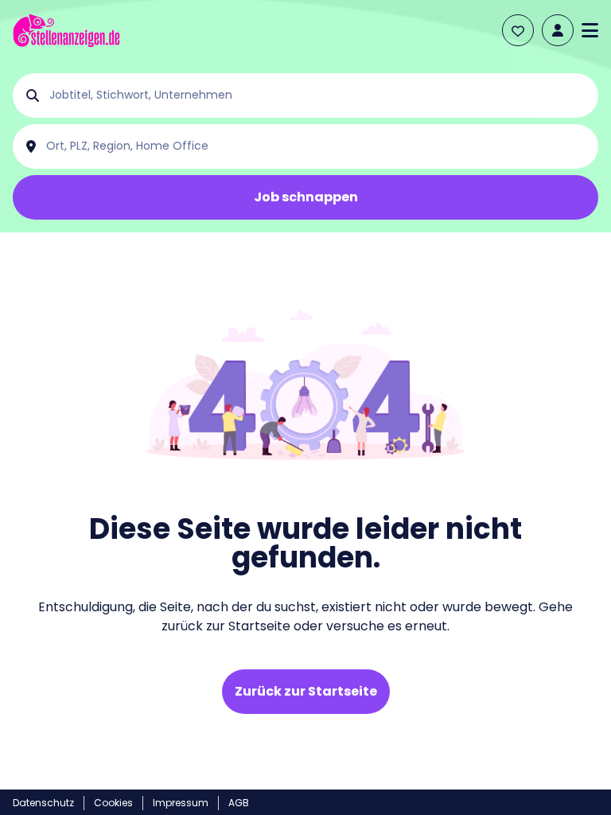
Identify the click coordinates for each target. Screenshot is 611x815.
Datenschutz (43, 802)
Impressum (180, 802)
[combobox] (318, 95)
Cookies (113, 802)
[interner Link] (66, 30)
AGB (238, 802)
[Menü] (590, 30)
